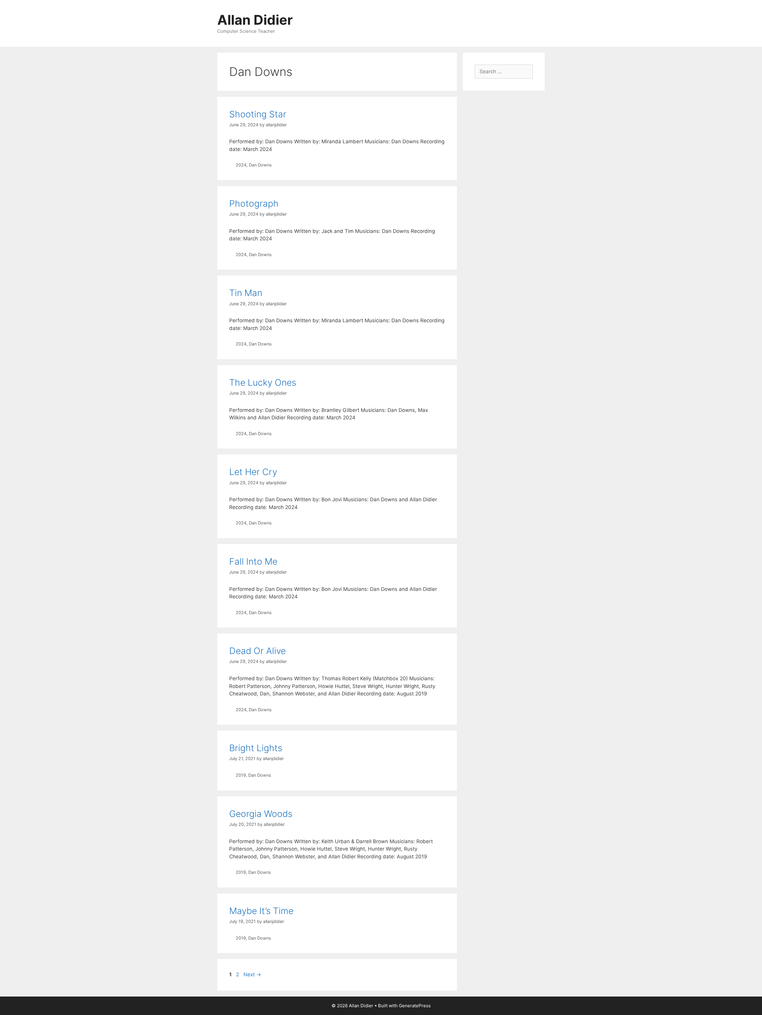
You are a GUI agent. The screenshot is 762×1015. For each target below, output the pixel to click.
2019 (241, 775)
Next (252, 974)
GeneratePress (415, 1005)
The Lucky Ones (262, 382)
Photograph (254, 203)
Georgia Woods (260, 813)
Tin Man (245, 292)
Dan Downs (260, 164)
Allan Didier (255, 20)
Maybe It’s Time (261, 910)
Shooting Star (257, 114)
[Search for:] (504, 71)
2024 (241, 164)
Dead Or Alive (257, 650)
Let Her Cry (253, 471)
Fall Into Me (253, 561)
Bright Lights (255, 747)
